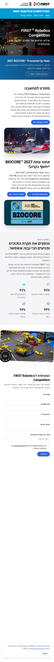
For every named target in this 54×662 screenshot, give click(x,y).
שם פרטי (46, 394)
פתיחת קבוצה (26, 15)
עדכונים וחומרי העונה (39, 74)
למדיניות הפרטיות (37, 649)
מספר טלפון (45, 424)
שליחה (44, 454)
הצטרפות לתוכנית (40, 194)
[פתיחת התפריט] (6, 4)
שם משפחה (45, 404)
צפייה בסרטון (42, 122)
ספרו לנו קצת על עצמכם (40, 435)
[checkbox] (49, 446)
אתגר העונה (38, 15)
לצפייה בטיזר (18, 194)
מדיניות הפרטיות (20, 446)
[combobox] (27, 439)
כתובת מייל (45, 414)
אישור (44, 653)
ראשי (47, 15)
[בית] (41, 4)
